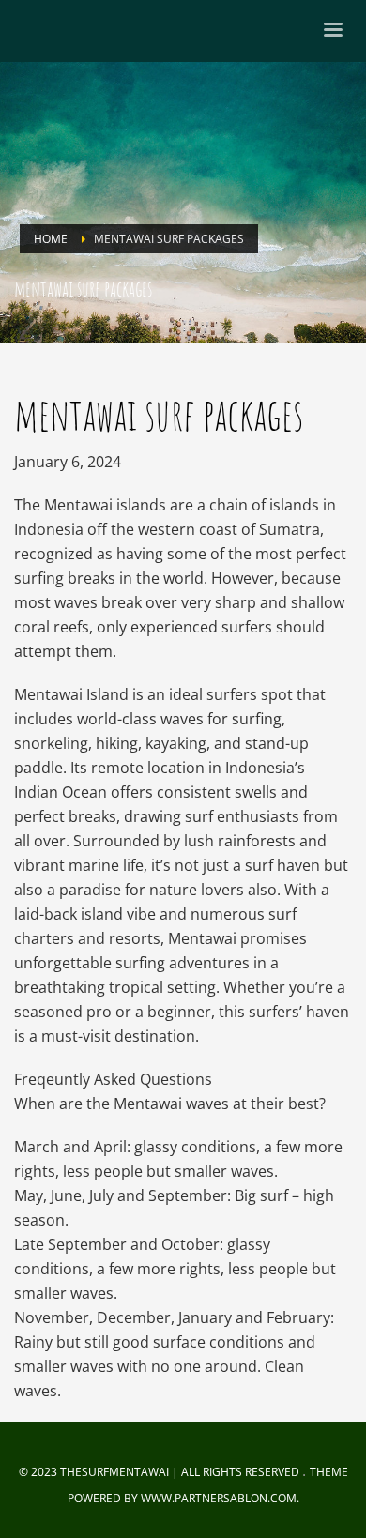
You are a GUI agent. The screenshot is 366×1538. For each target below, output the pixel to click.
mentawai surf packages (158, 414)
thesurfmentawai (114, 1472)
